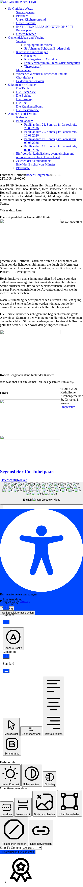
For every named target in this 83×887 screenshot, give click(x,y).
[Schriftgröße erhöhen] (6, 607)
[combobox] (41, 493)
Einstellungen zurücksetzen (18, 851)
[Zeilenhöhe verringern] (6, 671)
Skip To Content (11, 847)
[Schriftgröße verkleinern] (6, 622)
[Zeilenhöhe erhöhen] (6, 656)
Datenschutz (8, 480)
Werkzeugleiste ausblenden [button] (18, 612)
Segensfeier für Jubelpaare (28, 471)
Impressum (67, 407)
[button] (1, 507)
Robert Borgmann (37, 175)
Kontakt (22, 480)
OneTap (25, 601)
